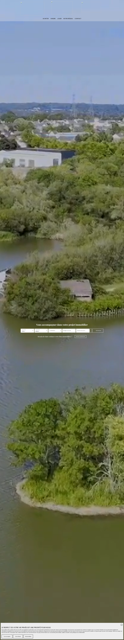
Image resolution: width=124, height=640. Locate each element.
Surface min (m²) (81, 330)
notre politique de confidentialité (77, 632)
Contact (78, 18)
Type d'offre (24, 329)
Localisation (52, 330)
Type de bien (38, 329)
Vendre (53, 18)
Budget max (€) (67, 330)
